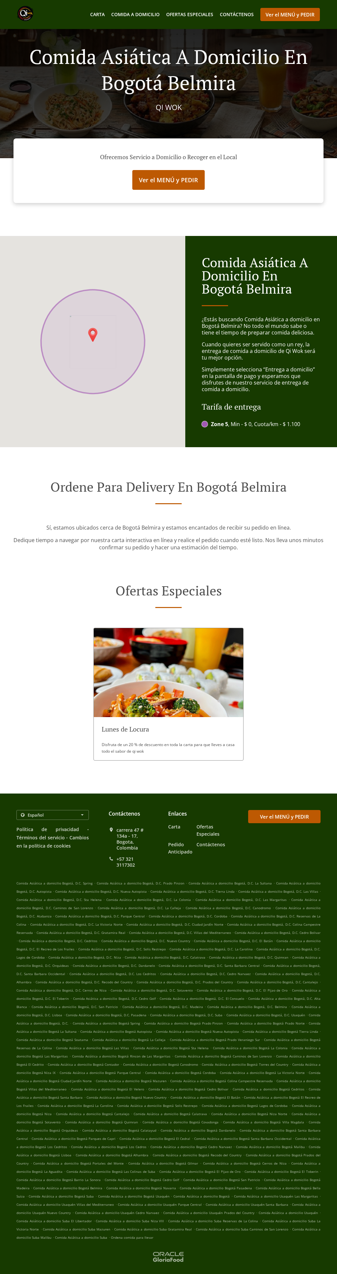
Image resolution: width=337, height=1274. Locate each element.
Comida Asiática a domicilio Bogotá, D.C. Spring (54, 883)
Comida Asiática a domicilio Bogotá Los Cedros (108, 1146)
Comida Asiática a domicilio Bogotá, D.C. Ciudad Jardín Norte (174, 924)
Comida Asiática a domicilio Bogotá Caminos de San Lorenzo (223, 1056)
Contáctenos (237, 14)
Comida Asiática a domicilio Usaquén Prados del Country (208, 1212)
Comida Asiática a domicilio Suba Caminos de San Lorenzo (242, 1229)
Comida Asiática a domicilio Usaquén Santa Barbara (247, 1204)
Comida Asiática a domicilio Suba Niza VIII (130, 1221)
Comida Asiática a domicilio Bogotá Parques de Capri (74, 1138)
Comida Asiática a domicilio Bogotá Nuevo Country (127, 1097)
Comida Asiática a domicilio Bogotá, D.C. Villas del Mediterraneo (180, 932)
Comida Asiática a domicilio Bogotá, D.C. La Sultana (230, 883)
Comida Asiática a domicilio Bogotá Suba (61, 1196)
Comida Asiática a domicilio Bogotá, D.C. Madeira (162, 1006)
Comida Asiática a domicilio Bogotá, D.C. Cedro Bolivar (278, 932)
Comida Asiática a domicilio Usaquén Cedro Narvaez (117, 1212)
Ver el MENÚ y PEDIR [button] (290, 14)
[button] (168, 694)
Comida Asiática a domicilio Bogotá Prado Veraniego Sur (215, 1039)
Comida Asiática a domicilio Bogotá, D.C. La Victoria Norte (76, 924)
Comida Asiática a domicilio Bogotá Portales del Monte (78, 1163)
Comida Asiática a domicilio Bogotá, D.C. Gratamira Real (81, 932)
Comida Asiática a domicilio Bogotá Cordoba (180, 1072)
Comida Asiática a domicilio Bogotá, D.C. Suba (186, 1015)
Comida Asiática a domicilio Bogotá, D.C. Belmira (247, 1006)
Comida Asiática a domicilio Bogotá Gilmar (163, 1163)
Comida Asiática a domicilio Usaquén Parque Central (160, 1204)
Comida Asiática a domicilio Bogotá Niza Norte (249, 1114)
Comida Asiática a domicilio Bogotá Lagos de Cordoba (245, 1105)
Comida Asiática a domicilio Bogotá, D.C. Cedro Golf (114, 998)
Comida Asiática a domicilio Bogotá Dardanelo (198, 1130)
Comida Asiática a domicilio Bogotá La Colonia (250, 1048)
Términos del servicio (40, 837)
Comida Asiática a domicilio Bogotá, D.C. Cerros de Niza (61, 990)
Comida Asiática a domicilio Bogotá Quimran (101, 1122)
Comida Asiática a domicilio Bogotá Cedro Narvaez (191, 1146)
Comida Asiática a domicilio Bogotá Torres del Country (245, 1064)
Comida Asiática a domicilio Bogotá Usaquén (133, 1196)
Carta (97, 14)
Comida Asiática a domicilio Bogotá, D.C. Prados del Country (185, 982)
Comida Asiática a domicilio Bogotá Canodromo (160, 1064)
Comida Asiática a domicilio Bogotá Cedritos (268, 1089)
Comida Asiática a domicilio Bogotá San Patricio (221, 1179)
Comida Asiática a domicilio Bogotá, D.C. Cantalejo (277, 982)
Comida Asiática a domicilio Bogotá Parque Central (100, 1072)
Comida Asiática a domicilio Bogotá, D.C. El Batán (233, 941)
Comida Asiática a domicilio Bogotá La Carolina (75, 1105)
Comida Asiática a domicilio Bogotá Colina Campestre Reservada (221, 1081)
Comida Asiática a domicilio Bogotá (201, 1196)
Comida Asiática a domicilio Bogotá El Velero (107, 1089)
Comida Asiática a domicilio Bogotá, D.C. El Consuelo (202, 998)
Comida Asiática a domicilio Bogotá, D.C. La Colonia (148, 899)
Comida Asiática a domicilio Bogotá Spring (106, 1023)
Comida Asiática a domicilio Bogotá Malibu (270, 1146)
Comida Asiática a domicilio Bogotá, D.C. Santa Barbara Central (209, 965)
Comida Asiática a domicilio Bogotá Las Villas (92, 1048)
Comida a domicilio (135, 14)
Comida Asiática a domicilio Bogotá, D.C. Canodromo (228, 908)
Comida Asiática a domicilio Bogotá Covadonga (181, 1122)
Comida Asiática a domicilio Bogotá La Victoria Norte (262, 1072)
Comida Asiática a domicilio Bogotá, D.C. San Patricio (75, 1006)
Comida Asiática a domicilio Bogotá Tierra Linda (280, 1031)
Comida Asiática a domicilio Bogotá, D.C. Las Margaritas (241, 899)
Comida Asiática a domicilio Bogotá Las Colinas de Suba (110, 1171)
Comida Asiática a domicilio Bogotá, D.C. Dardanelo (114, 965)
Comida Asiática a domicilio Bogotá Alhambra (112, 1155)
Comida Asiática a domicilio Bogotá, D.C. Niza (84, 957)
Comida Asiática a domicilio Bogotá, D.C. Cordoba (188, 916)
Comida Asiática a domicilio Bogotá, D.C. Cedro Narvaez (205, 973)
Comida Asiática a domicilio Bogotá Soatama (52, 1039)
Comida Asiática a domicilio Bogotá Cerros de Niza (245, 1163)
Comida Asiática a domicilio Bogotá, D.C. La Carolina (210, 949)
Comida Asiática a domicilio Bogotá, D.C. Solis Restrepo (122, 949)
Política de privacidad (47, 829)
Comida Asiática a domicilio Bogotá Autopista (116, 1031)
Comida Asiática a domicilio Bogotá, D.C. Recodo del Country (84, 982)
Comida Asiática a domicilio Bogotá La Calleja (129, 1039)
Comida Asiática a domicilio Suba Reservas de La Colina (213, 1221)
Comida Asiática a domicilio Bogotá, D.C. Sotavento (152, 990)
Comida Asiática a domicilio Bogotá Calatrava (170, 1114)
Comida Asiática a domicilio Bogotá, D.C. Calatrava (165, 957)
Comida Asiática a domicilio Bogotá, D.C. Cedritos (58, 941)
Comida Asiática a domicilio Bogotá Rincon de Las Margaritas (121, 1056)
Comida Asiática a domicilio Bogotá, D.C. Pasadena (106, 1015)
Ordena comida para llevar (132, 1237)
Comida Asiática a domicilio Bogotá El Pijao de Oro (200, 1171)
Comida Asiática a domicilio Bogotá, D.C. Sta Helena (59, 899)
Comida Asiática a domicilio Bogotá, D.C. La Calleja (139, 908)
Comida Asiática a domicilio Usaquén (288, 1212)
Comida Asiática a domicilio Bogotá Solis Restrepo (157, 1105)
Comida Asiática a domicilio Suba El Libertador (54, 1221)
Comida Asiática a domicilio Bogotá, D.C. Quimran (248, 957)
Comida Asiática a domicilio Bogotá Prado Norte (266, 1023)
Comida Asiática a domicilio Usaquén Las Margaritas (276, 1196)
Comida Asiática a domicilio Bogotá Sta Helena (171, 1048)
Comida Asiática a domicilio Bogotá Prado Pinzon (183, 1023)
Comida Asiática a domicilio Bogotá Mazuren (131, 1081)
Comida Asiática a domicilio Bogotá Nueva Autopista (197, 1031)
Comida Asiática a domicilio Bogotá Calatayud (119, 1130)
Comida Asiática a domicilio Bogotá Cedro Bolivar (188, 1089)
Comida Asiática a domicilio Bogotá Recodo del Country (197, 1155)
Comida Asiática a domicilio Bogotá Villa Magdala (263, 1122)
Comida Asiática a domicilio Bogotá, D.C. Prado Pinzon (140, 883)
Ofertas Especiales (189, 14)
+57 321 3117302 (126, 862)
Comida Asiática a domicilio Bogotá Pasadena (216, 1188)
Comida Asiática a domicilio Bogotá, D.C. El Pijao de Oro (242, 990)
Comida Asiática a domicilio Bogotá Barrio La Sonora (58, 1179)
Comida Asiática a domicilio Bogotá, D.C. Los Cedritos (112, 973)
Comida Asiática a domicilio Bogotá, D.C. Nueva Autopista (101, 891)
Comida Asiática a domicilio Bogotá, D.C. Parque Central (99, 916)
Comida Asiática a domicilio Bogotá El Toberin (281, 1171)
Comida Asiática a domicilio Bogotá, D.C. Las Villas (278, 891)
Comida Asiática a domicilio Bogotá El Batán (205, 1097)
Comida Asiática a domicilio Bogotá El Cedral (155, 1138)
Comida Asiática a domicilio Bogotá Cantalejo (92, 1114)
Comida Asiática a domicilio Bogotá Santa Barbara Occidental (243, 1138)
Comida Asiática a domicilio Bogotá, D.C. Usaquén (265, 1015)
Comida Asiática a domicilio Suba (81, 1237)
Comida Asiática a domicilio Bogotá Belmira (67, 1188)
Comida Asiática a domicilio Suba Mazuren (76, 1229)
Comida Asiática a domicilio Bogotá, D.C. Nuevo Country (145, 941)
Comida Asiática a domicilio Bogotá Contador (83, 1064)
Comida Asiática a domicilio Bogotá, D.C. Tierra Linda (192, 891)
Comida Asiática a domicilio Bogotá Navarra (141, 1188)
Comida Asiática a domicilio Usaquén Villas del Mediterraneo (65, 1204)
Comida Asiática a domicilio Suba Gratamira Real (153, 1229)
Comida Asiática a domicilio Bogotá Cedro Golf (142, 1179)
